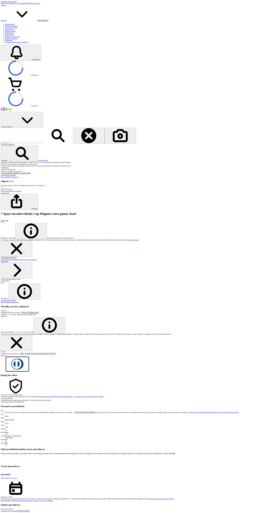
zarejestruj (22, 3)
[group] (127, 185)
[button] (19, 153)
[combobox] (22, 143)
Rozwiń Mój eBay (43, 20)
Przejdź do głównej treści (9, 1)
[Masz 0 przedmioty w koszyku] (16, 90)
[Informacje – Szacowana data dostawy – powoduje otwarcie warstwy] (49, 325)
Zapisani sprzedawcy (11, 38)
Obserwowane (9, 29)
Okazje (27, 3)
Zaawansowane (43, 160)
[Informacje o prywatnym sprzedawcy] (31, 231)
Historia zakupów (10, 31)
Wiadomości (9, 40)
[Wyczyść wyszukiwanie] (88, 136)
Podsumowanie (9, 24)
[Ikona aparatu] (120, 136)
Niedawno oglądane (11, 26)
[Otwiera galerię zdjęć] (1, 187)
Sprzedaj (3, 5)
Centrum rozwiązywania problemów (16, 42)
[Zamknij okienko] (16, 343)
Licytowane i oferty (11, 28)
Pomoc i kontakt (35, 3)
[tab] (127, 398)
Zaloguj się (12, 3)
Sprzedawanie (9, 33)
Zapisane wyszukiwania (12, 37)
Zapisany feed (9, 35)
